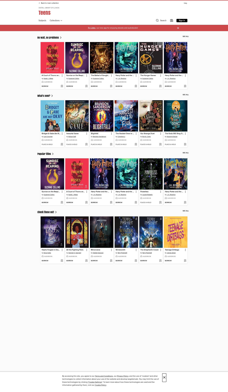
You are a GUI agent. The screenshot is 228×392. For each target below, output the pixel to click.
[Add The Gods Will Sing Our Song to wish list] (185, 144)
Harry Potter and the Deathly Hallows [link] (174, 192)
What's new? (44, 96)
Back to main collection (49, 3)
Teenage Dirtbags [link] (172, 250)
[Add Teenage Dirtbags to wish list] (185, 260)
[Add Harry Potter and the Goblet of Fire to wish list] (135, 86)
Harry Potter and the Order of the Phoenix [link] (174, 75)
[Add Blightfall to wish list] (111, 144)
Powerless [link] (144, 192)
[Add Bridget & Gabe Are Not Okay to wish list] (61, 144)
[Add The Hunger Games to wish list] (160, 86)
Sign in (182, 20)
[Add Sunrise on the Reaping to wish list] (86, 86)
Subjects (42, 20)
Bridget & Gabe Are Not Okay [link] (51, 134)
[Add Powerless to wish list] (160, 202)
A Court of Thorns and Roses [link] (51, 75)
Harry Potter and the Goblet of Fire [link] (125, 75)
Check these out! (46, 212)
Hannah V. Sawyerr (74, 253)
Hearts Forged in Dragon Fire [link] (51, 250)
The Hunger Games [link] (148, 75)
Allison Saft (72, 137)
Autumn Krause (172, 137)
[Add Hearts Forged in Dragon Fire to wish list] (61, 260)
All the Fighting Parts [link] (74, 250)
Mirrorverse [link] (95, 250)
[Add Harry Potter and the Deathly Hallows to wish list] (185, 202)
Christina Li (121, 137)
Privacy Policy (122, 376)
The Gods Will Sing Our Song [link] (174, 134)
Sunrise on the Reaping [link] (75, 75)
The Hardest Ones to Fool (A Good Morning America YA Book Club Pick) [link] (125, 134)
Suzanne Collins (73, 78)
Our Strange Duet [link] (147, 134)
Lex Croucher (48, 137)
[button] (161, 21)
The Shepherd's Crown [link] (149, 250)
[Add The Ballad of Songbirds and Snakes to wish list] (111, 86)
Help (185, 3)
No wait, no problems (48, 37)
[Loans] (171, 21)
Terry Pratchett (122, 253)
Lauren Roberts (147, 195)
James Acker (171, 253)
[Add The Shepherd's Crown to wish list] (160, 260)
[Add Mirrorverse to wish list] (111, 260)
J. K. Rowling (122, 78)
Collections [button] (55, 20)
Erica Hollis (47, 253)
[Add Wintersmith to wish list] (135, 260)
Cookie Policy (100, 385)
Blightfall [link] (94, 134)
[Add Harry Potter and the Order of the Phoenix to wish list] (185, 86)
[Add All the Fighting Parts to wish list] (86, 260)
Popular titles (44, 154)
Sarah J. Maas (48, 78)
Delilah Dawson (98, 253)
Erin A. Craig (146, 137)
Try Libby (91, 28)
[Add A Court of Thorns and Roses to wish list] (61, 86)
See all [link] (186, 36)
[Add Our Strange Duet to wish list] (160, 144)
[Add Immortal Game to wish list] (86, 144)
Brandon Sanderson (99, 137)
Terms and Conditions (104, 376)
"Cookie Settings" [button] (95, 382)
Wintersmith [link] (120, 250)
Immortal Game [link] (72, 134)
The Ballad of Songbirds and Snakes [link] (100, 75)
